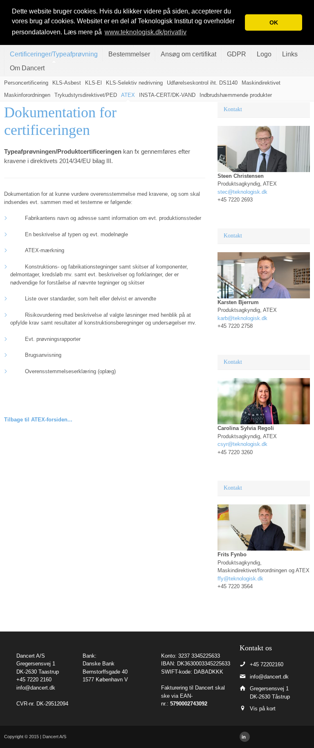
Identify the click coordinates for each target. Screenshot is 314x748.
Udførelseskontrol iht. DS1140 (202, 83)
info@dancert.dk (35, 688)
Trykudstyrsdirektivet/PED (85, 95)
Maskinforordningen (27, 95)
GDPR (236, 54)
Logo (264, 54)
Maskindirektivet (261, 83)
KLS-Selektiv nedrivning (134, 83)
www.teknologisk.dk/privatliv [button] (145, 32)
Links (290, 54)
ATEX (128, 95)
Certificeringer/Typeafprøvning (54, 54)
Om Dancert (27, 68)
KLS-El (93, 83)
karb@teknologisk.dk (242, 318)
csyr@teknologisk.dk (242, 444)
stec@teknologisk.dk (242, 192)
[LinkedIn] (245, 737)
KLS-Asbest (66, 83)
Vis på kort (263, 708)
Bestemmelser (129, 54)
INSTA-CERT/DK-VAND (167, 95)
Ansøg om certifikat (188, 54)
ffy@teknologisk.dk (240, 579)
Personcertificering (26, 83)
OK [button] (273, 22)
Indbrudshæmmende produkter (236, 95)
